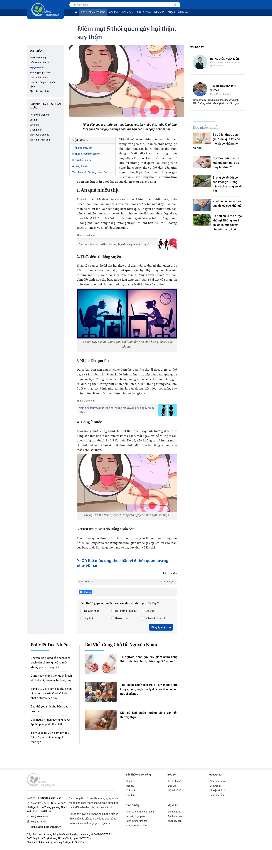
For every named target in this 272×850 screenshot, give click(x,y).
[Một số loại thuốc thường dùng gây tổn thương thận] (101, 720)
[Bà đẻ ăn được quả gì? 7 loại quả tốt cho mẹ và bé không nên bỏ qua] (202, 138)
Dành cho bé (174, 811)
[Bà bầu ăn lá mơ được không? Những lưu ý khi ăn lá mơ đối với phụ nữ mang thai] (202, 220)
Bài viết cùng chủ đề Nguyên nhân (121, 645)
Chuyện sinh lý (217, 790)
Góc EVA (113, 12)
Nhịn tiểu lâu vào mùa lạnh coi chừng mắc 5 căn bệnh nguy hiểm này (116, 410)
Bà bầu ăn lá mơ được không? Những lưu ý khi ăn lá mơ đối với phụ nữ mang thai (227, 222)
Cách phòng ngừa (39, 77)
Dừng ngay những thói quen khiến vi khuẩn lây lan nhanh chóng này (51, 678)
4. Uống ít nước (80, 166)
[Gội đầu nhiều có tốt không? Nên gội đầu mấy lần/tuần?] (202, 162)
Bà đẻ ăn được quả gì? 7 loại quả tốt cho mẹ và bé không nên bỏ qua (216, 141)
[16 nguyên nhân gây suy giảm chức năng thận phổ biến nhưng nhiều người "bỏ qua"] (101, 664)
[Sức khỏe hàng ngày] (45, 9)
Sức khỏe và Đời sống (93, 12)
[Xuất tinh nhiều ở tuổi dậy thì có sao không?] (202, 205)
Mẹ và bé (159, 12)
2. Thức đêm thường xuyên (86, 154)
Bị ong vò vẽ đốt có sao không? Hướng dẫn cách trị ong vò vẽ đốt (227, 184)
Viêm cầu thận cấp (39, 134)
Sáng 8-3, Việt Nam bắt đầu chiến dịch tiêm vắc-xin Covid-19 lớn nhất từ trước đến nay (51, 693)
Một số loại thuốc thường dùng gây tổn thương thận (148, 715)
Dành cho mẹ (175, 816)
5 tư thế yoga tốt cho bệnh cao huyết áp (49, 709)
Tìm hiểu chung (38, 57)
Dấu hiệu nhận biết (39, 62)
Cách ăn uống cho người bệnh (42, 84)
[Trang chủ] (76, 12)
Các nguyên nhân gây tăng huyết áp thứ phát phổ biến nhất (50, 722)
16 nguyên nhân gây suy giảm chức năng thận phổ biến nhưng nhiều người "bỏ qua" (148, 659)
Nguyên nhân (36, 67)
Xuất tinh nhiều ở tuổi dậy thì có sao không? (227, 203)
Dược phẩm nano (178, 12)
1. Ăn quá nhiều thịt (82, 147)
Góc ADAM (127, 12)
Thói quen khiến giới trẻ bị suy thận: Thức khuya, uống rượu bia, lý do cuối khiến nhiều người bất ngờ (148, 689)
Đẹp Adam (215, 785)
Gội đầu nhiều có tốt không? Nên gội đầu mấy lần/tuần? (226, 163)
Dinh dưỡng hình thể (136, 820)
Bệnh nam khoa (218, 781)
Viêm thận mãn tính (40, 139)
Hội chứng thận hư (39, 114)
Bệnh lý (130, 785)
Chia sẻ (87, 592)
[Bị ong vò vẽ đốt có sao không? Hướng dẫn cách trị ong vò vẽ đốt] (202, 181)
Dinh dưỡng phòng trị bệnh (140, 811)
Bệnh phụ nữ (174, 781)
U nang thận (36, 129)
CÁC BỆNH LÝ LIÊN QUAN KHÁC (45, 106)
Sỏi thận (34, 119)
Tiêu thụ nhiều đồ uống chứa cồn (89, 172)
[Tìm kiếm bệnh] (175, 4)
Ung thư (130, 781)
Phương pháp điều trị (40, 72)
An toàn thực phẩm (136, 816)
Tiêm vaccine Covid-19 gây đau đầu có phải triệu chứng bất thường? (50, 737)
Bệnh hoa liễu (217, 795)
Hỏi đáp (130, 795)
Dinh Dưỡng (144, 12)
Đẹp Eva (172, 785)
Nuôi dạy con (175, 820)
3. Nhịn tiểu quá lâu (82, 160)
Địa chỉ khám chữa (39, 91)
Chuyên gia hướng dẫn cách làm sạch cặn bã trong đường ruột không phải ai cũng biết (50, 662)
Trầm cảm (131, 790)
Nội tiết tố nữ (174, 790)
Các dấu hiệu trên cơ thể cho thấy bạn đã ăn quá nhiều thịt (113, 244)
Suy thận (36, 51)
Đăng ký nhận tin (161, 627)
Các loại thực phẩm (136, 825)
